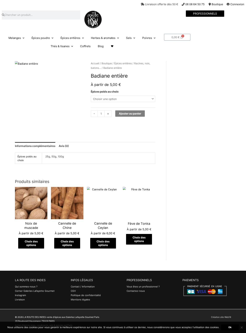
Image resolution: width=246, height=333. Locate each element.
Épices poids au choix (105, 91)
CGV (73, 290)
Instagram (20, 295)
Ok (230, 327)
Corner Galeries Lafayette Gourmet (35, 290)
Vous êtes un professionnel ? (143, 286)
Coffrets (85, 46)
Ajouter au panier (130, 113)
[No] (241, 327)
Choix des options (31, 243)
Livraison (20, 299)
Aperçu (31, 216)
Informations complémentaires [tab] (35, 146)
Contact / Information (83, 286)
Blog (101, 46)
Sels (129, 38)
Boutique (107, 63)
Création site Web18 (221, 317)
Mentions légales (80, 299)
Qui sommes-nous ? (26, 286)
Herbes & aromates (103, 38)
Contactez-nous (136, 290)
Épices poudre (41, 38)
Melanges (14, 38)
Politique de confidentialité (86, 295)
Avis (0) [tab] (64, 146)
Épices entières (70, 38)
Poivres (147, 38)
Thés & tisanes (60, 46)
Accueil (95, 63)
